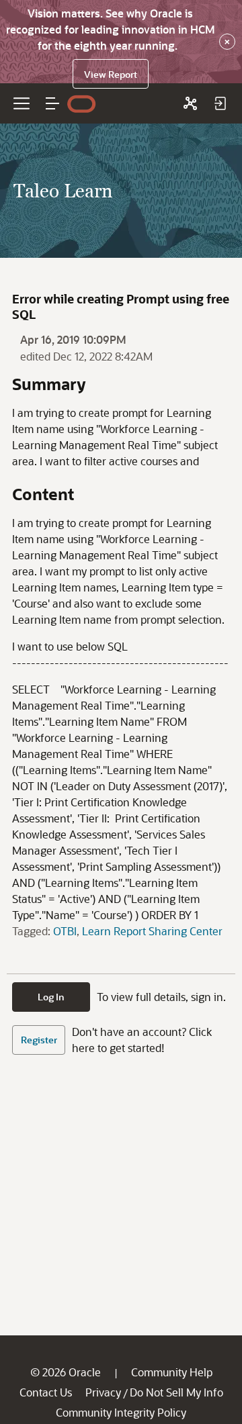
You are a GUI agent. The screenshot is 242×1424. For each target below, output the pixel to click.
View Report (110, 74)
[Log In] (220, 103)
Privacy (103, 1392)
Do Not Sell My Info (176, 1392)
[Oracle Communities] (190, 103)
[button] (52, 103)
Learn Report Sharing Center (152, 931)
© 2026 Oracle (65, 1372)
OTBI (65, 931)
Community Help (171, 1372)
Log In (51, 996)
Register (39, 1039)
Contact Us (45, 1392)
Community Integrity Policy (121, 1412)
